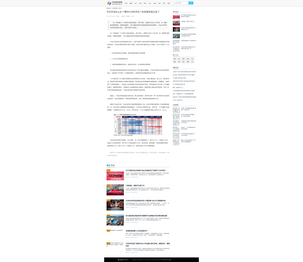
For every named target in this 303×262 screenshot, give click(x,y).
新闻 (131, 3)
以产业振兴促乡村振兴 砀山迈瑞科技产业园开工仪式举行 (146, 170)
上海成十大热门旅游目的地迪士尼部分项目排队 (184, 71)
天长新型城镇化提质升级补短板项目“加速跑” (184, 90)
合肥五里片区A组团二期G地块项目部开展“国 (184, 81)
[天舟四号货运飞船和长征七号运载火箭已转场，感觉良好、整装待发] (115, 244)
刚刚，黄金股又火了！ (178, 87)
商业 (164, 3)
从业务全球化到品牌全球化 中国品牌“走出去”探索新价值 (146, 200)
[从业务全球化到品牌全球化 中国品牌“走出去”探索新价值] (115, 204)
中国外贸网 (115, 8)
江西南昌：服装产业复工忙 (135, 185)
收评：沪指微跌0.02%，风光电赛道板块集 (183, 93)
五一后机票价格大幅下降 (179, 84)
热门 (135, 3)
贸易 (140, 3)
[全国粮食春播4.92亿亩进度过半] (115, 230)
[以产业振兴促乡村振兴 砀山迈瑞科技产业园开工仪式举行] (115, 174)
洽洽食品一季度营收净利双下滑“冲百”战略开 (184, 74)
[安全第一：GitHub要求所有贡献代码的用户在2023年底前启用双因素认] (176, 131)
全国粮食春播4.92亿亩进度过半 (136, 231)
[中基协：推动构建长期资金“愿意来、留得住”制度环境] (176, 110)
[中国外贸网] (116, 2)
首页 (126, 3)
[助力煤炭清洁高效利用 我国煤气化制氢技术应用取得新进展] (115, 220)
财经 (145, 3)
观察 (169, 3)
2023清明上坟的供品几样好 (179, 78)
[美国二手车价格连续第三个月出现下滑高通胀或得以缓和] (176, 143)
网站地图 (169, 259)
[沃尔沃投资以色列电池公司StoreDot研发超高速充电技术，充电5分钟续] (176, 137)
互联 (159, 3)
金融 (154, 3)
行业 (150, 3)
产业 (108, 170)
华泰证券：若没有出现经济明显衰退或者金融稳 (184, 97)
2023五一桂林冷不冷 (178, 100)
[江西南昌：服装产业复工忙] (115, 189)
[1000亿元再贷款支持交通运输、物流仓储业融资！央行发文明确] (176, 117)
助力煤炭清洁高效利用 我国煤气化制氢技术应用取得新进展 (146, 216)
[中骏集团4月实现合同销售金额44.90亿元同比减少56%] (176, 124)
